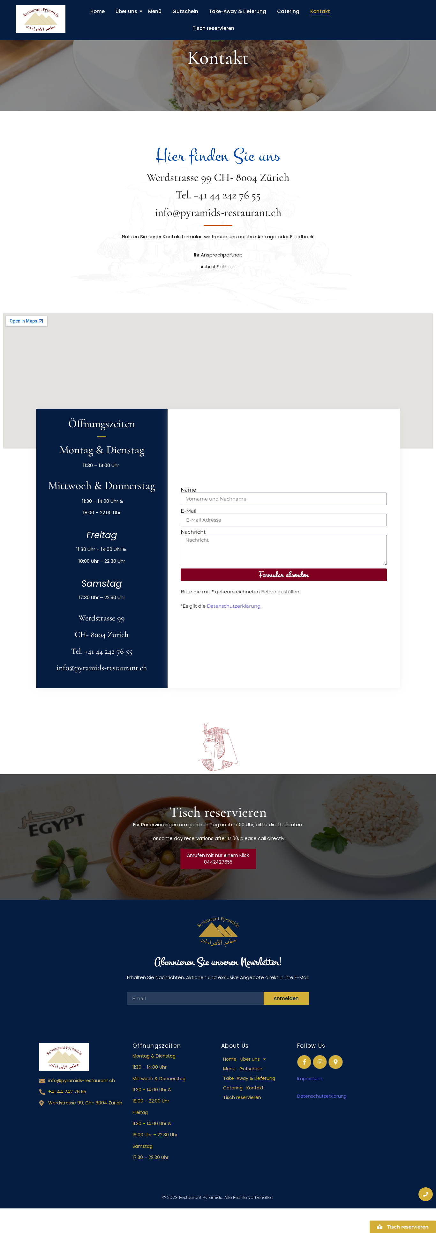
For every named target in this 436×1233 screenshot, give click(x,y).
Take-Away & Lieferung (237, 11)
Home (97, 11)
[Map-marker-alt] (335, 1062)
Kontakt (320, 11)
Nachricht (193, 532)
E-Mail (188, 511)
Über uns (126, 11)
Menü (155, 11)
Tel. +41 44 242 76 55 (218, 195)
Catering (288, 11)
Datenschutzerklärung (233, 606)
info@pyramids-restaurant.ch (218, 212)
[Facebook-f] (304, 1062)
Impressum (309, 1078)
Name (188, 490)
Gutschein (185, 11)
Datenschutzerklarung (322, 1096)
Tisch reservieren (213, 28)
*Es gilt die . (221, 606)
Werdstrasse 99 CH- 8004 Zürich (218, 177)
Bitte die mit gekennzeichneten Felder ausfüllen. (240, 591)
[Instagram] (320, 1062)
